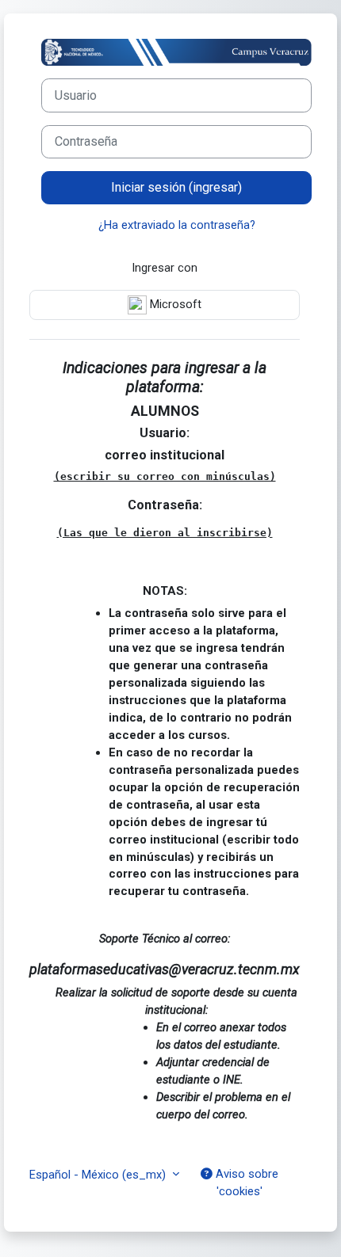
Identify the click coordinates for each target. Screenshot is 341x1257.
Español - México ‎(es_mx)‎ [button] (99, 1174)
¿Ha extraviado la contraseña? (176, 225)
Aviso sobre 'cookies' (245, 1182)
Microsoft (174, 304)
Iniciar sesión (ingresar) (176, 187)
